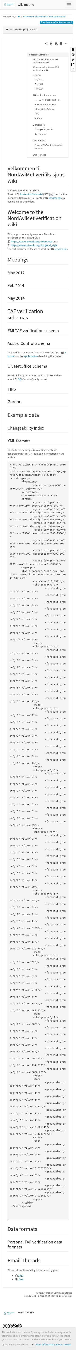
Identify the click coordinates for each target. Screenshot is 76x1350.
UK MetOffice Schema (44, 109)
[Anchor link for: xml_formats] (32, 440)
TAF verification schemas (44, 95)
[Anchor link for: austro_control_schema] (52, 343)
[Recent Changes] (51, 43)
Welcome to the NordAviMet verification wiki (46, 69)
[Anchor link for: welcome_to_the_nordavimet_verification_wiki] (20, 224)
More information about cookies (53, 1344)
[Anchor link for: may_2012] (27, 272)
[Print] (61, 43)
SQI (20, 379)
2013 (20, 1275)
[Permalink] (66, 43)
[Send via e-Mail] (56, 43)
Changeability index (44, 129)
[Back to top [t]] (73, 69)
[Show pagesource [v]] (73, 49)
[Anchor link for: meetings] (31, 259)
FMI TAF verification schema (48, 99)
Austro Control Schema (45, 104)
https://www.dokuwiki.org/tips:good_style (34, 245)
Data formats (39, 140)
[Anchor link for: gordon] (23, 401)
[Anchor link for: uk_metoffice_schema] (49, 365)
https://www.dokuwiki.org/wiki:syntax (31, 241)
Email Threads (39, 154)
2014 (20, 1279)
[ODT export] (73, 64)
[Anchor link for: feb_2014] (26, 285)
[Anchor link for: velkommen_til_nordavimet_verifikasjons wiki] (20, 180)
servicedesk (55, 198)
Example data (39, 124)
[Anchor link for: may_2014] (27, 297)
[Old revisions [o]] (73, 54)
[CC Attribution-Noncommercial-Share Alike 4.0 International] (12, 1325)
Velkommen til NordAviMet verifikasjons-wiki (44, 16)
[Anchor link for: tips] (18, 388)
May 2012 (39, 79)
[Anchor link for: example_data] (41, 414)
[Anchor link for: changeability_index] (46, 427)
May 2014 (39, 88)
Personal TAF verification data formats (49, 147)
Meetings (37, 74)
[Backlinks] (73, 59)
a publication (30, 356)
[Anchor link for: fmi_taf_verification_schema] (61, 330)
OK (32, 1344)
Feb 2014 (39, 84)
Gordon (38, 118)
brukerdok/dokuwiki (31, 194)
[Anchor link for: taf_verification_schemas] (31, 317)
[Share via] (46, 43)
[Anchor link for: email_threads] (43, 1260)
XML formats (40, 134)
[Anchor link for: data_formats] (40, 1228)
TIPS (37, 113)
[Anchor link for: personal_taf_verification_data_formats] (24, 1246)
